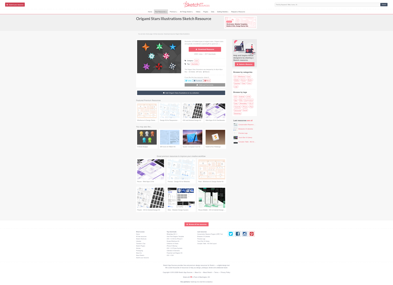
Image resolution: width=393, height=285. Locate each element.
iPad (251, 107)
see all (250, 120)
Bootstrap (237, 113)
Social (245, 110)
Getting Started (222, 12)
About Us (139, 253)
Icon (248, 76)
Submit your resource (142, 258)
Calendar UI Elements (173, 251)
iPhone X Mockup (172, 246)
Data (212, 12)
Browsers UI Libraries (245, 129)
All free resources (141, 236)
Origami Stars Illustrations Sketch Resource (173, 18)
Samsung (237, 110)
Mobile (236, 80)
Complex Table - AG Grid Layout (249, 142)
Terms (216, 272)
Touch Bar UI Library (245, 137)
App (235, 100)
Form (249, 83)
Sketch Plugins (140, 246)
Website (207, 72)
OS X (251, 103)
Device (243, 80)
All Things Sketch (186, 12)
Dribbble (192, 72)
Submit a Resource (245, 64)
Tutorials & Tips (140, 243)
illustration (195, 64)
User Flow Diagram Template (175, 236)
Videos (198, 12)
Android (241, 96)
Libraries (138, 241)
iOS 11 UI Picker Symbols (174, 248)
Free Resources (160, 12)
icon (196, 60)
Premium (173, 12)
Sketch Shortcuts (141, 239)
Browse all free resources (198, 224)
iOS (235, 96)
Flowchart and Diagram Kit (174, 253)
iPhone (245, 107)
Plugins (205, 12)
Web (240, 100)
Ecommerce (248, 100)
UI (235, 76)
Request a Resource (238, 12)
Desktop (237, 83)
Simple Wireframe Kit (173, 241)
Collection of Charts (172, 243)
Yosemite (237, 107)
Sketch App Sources (186, 272)
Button (250, 80)
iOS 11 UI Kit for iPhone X (174, 239)
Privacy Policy (225, 272)
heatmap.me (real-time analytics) (202, 282)
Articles (138, 248)
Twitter (200, 72)
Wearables (243, 103)
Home (150, 12)
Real (243, 83)
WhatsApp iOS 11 (172, 234)
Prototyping (139, 251)
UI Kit (248, 96)
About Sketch (140, 255)
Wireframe (241, 76)
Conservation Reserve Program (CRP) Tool (253, 124)
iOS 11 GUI (170, 255)
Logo (236, 87)
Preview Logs (243, 133)
